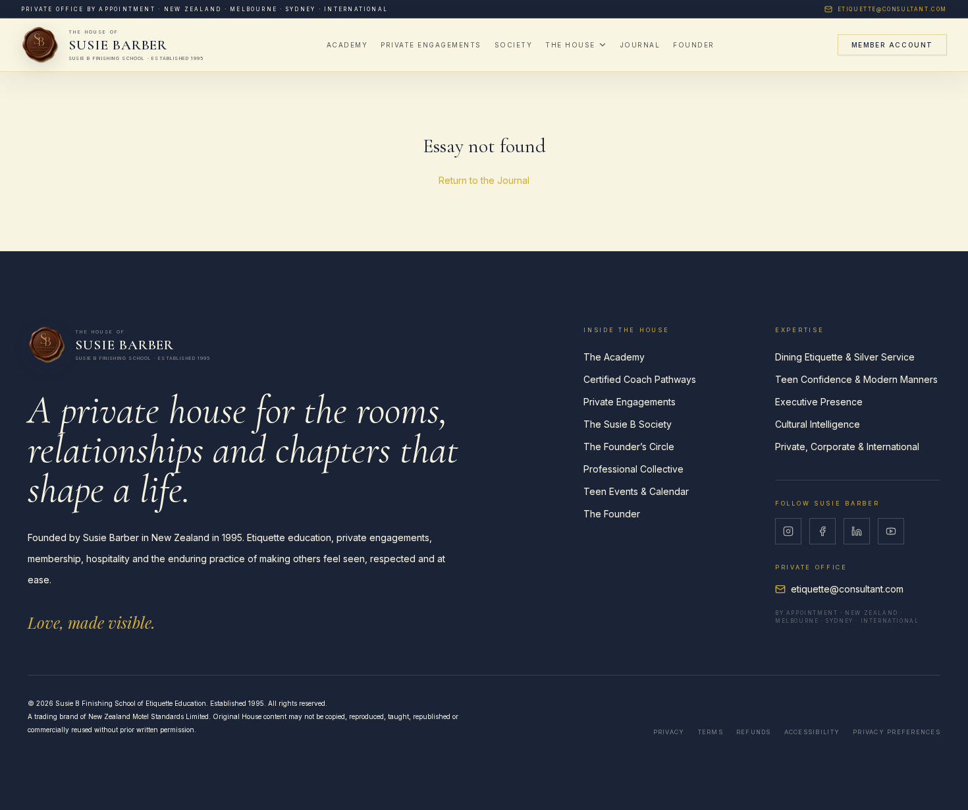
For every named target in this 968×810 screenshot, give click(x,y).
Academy (347, 45)
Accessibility (812, 732)
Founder (693, 45)
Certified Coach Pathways (639, 379)
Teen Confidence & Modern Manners (856, 379)
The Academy (614, 356)
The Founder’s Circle (628, 446)
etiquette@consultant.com (892, 9)
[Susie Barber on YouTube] (891, 531)
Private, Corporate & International (847, 446)
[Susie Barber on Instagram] (788, 531)
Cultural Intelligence (817, 424)
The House (570, 45)
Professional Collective (633, 469)
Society (514, 45)
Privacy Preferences (896, 732)
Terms (710, 732)
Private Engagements (431, 45)
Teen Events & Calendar (636, 491)
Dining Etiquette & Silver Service (845, 356)
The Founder (611, 513)
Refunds (753, 732)
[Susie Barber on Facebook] (822, 531)
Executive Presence (819, 401)
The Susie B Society (627, 424)
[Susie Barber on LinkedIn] (857, 531)
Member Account (892, 45)
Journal (640, 45)
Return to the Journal (484, 180)
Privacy (669, 732)
